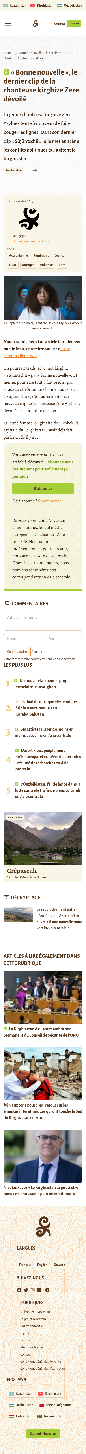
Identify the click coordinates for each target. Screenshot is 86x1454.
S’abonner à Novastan (35, 1312)
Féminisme (41, 255)
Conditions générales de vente (40, 1361)
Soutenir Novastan (43, 1433)
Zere (62, 265)
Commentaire (17, 651)
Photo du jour (15, 817)
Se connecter (49, 501)
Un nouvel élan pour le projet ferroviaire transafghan (42, 683)
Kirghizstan (13, 170)
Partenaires (28, 1340)
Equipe (25, 1333)
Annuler (36, 651)
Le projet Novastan (33, 1319)
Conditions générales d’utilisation (43, 1368)
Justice (59, 255)
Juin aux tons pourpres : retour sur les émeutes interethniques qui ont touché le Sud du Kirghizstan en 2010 (43, 1111)
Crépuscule (23, 870)
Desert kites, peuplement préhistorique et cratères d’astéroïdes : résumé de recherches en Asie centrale (48, 759)
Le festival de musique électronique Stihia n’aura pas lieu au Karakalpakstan (46, 708)
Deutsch (59, 1265)
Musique (28, 265)
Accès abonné (18, 255)
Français (25, 1265)
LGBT (13, 265)
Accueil (8, 53)
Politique (46, 265)
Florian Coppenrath (25, 241)
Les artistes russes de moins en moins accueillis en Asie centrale (44, 732)
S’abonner (73, 23)
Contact (25, 1354)
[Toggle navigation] (8, 23)
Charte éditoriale (31, 1326)
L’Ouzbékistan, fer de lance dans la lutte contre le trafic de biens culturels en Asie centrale (48, 790)
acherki (44, 241)
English (42, 1265)
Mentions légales (31, 1347)
